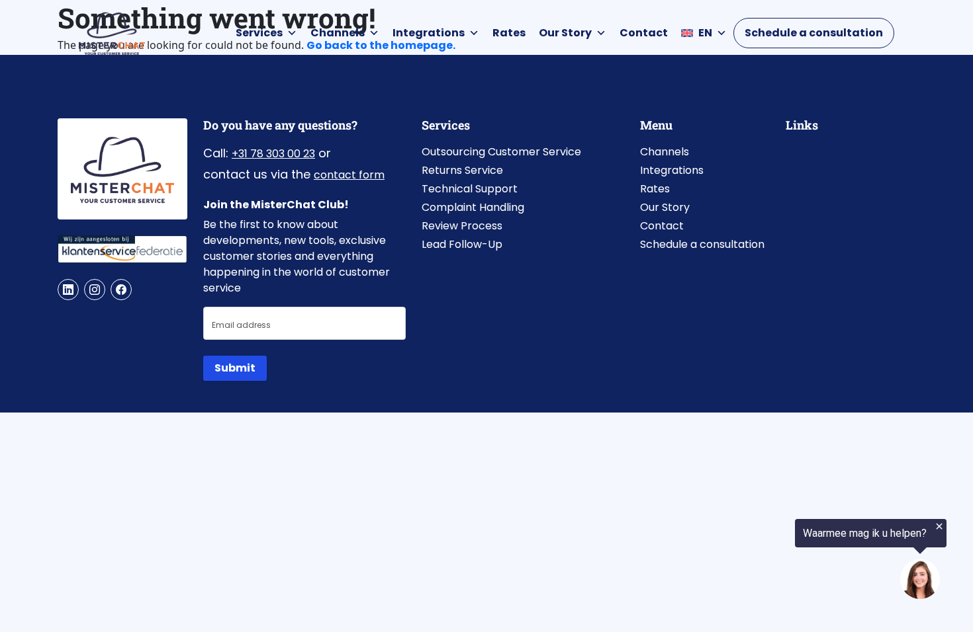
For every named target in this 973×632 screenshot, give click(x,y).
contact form (349, 174)
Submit (234, 367)
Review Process (462, 225)
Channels (337, 32)
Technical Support (470, 188)
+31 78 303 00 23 (273, 153)
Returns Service (462, 170)
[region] (810, 561)
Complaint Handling (473, 207)
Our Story (565, 32)
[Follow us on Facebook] (121, 289)
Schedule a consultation (814, 32)
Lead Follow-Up (462, 244)
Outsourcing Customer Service (501, 151)
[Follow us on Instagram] (94, 289)
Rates (509, 32)
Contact (644, 32)
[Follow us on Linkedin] (68, 289)
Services (259, 32)
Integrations (429, 32)
